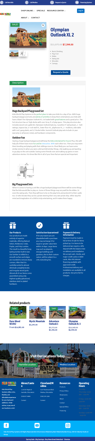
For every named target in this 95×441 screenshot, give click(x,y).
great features (60, 119)
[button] (43, 25)
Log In (80, 10)
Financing (63, 411)
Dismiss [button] (67, 439)
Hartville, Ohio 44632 (27, 392)
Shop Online (27, 10)
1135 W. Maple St (26, 390)
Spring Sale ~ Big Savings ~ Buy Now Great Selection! (44, 439)
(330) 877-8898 (25, 396)
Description (18, 83)
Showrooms (64, 395)
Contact (35, 17)
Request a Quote (60, 72)
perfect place (41, 114)
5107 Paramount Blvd (47, 390)
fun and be (37, 143)
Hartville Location (27, 365)
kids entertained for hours (61, 141)
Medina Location (67, 365)
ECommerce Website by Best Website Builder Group (54, 432)
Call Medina (33, 2)
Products (62, 387)
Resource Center (55, 10)
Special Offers (64, 407)
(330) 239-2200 (45, 396)
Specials (41, 10)
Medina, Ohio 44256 (46, 392)
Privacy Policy (64, 391)
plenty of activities (43, 117)
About (24, 17)
